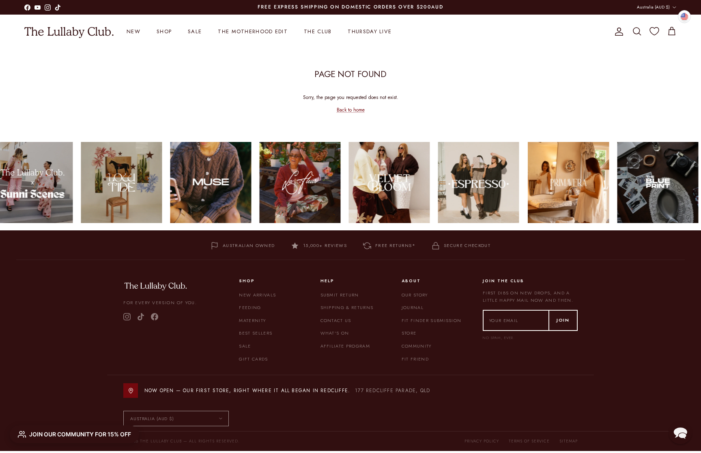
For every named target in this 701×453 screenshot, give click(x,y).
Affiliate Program (345, 346)
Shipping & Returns (347, 307)
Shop (164, 31)
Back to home (351, 110)
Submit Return (339, 295)
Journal (413, 307)
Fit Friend (415, 359)
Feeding (250, 307)
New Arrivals (257, 295)
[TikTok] (140, 316)
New (133, 31)
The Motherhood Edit (253, 31)
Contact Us (335, 320)
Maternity (252, 320)
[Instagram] (127, 316)
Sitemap (568, 441)
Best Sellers (255, 333)
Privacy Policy (481, 441)
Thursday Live (369, 31)
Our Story (415, 295)
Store (409, 333)
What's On (334, 333)
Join (563, 320)
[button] (680, 432)
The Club (317, 31)
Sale (195, 31)
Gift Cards (253, 359)
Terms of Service (529, 441)
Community (417, 346)
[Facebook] (154, 316)
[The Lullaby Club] (69, 32)
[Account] (617, 31)
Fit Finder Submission (432, 320)
